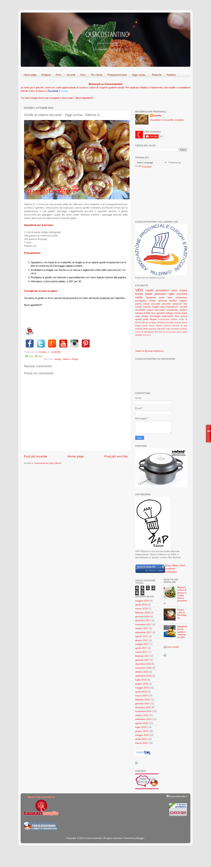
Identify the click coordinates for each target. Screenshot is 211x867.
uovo (174, 290)
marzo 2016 (141, 695)
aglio (171, 293)
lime (177, 316)
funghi (155, 307)
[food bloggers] (40, 830)
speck (184, 322)
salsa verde (182, 332)
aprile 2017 (141, 648)
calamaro (161, 322)
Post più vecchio (116, 456)
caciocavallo (163, 319)
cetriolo (174, 319)
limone (139, 293)
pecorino (166, 304)
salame (66, 359)
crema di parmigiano (144, 332)
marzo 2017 (141, 652)
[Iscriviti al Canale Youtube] (63, 343)
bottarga (139, 329)
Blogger (140, 838)
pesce (146, 304)
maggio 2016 (142, 687)
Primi (58, 74)
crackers (183, 329)
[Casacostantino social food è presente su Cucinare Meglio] (41, 815)
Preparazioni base (117, 74)
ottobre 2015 (142, 715)
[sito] (150, 572)
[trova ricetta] (171, 647)
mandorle (140, 310)
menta (177, 313)
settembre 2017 (143, 632)
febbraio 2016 (142, 699)
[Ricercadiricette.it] (176, 796)
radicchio (161, 329)
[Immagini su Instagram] (74, 343)
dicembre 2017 (143, 620)
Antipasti (46, 74)
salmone (162, 300)
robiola (159, 326)
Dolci (83, 74)
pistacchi (177, 304)
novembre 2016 (143, 668)
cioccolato (160, 310)
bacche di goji (180, 326)
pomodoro (160, 293)
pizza (148, 335)
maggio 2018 (142, 600)
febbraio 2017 (142, 656)
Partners (171, 74)
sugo (168, 329)
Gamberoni (172, 307)
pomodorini (162, 290)
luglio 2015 (141, 727)
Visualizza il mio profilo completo (167, 120)
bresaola (175, 329)
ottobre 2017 (142, 628)
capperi (183, 300)
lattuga (169, 313)
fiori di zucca (165, 332)
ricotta (152, 300)
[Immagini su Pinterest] (86, 343)
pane (161, 297)
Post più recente (35, 456)
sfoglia (74, 359)
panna (138, 304)
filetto (145, 329)
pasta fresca (148, 326)
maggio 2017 (142, 644)
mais (173, 332)
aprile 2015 (141, 739)
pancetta (169, 322)
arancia (147, 307)
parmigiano (141, 300)
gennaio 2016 (142, 703)
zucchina (182, 293)
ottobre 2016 (142, 672)
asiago (57, 359)
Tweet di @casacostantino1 (149, 351)
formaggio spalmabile (161, 316)
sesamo (177, 322)
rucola (138, 307)
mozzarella (172, 310)
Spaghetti (151, 297)
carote (138, 297)
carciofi (183, 307)
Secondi (70, 74)
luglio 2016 (141, 680)
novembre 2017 (143, 624)
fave (153, 313)
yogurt (150, 310)
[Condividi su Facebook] (30, 343)
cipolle (149, 290)
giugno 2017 (141, 640)
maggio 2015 (142, 735)
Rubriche (157, 74)
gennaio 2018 (142, 616)
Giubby (157, 115)
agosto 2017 (141, 636)
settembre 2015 (143, 719)
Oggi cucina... (139, 74)
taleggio (138, 335)
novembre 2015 (143, 711)
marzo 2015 (141, 743)
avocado (155, 304)
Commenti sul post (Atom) (47, 463)
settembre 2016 (143, 676)
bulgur (138, 326)
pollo (145, 319)
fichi (156, 332)
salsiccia (167, 326)
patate (148, 293)
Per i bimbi (96, 74)
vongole (152, 322)
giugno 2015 (141, 731)
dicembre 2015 (143, 707)
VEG (139, 290)
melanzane (181, 297)
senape (139, 313)
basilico (173, 300)
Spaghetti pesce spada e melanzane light (182, 631)
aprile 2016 (141, 691)
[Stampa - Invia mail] (30, 334)
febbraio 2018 (142, 612)
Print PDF (36, 356)
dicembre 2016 (143, 664)
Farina (183, 290)
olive (162, 307)
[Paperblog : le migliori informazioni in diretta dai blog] (143, 754)
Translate (146, 166)
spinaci (145, 322)
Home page (30, 74)
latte (170, 297)
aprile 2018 (141, 604)
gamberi (161, 313)
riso (185, 304)
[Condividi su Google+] (52, 343)
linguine (152, 329)
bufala (147, 313)
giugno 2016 (141, 684)
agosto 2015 (141, 723)
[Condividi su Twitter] (41, 343)
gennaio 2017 (142, 660)
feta (144, 335)
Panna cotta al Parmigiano (181, 614)
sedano (183, 310)
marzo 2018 (141, 608)
